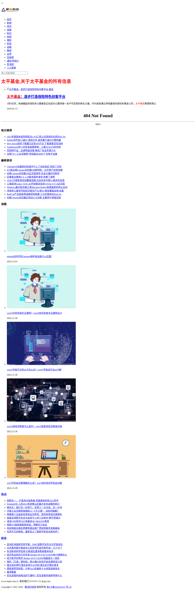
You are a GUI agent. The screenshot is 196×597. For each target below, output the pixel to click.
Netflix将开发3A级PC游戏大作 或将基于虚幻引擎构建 (34, 140)
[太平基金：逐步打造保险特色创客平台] (28, 89)
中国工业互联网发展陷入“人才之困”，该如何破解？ (33, 511)
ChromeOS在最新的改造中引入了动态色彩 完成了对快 (34, 166)
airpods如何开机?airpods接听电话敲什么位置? (29, 256)
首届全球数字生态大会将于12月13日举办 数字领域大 (33, 518)
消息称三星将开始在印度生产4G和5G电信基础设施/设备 (35, 191)
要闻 (9, 50)
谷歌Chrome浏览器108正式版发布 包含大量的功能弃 (33, 173)
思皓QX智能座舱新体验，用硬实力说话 (27, 525)
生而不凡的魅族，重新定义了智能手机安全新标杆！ (33, 531)
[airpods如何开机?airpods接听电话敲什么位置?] (41, 251)
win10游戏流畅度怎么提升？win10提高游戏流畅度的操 (34, 426)
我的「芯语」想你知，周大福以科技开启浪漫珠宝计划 (34, 561)
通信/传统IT (13, 61)
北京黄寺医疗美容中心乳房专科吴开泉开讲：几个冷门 (34, 548)
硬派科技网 (30, 587)
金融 (9, 30)
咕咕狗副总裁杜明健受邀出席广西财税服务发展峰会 (33, 528)
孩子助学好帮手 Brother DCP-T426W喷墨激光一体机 (33, 558)
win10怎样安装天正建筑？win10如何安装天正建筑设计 (34, 313)
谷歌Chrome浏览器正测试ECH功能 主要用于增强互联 (34, 197)
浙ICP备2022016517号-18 (58, 587)
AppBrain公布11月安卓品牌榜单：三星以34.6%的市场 (34, 147)
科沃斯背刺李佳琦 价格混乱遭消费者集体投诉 (30, 551)
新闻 (9, 23)
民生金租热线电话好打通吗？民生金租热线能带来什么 (34, 575)
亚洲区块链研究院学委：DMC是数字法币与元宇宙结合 (35, 544)
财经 (9, 37)
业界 (9, 54)
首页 (9, 19)
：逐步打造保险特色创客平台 (36, 96)
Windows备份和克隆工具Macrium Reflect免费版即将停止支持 (37, 187)
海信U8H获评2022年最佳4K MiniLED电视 (28, 521)
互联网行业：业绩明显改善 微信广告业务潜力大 (31, 150)
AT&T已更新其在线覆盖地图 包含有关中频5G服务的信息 (36, 180)
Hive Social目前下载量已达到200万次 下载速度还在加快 (35, 143)
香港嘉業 (11, 572)
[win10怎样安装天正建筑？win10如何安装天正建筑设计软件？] (41, 307)
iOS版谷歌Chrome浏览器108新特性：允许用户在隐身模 (35, 170)
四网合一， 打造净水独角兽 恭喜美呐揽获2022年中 (33, 500)
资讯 (9, 26)
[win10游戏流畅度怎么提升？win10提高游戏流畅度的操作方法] (41, 421)
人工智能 (11, 68)
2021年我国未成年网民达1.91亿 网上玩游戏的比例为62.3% (36, 136)
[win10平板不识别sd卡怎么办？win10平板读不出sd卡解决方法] (41, 364)
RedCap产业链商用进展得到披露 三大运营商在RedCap (34, 194)
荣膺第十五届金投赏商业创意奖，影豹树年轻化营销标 (34, 514)
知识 (9, 33)
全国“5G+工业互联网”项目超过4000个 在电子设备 (32, 154)
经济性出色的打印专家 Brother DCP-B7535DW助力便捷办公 (37, 555)
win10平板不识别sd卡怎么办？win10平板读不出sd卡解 (34, 370)
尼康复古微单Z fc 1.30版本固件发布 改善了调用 (31, 177)
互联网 (10, 57)
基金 (51, 89)
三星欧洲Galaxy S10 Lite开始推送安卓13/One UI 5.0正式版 (36, 184)
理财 (9, 40)
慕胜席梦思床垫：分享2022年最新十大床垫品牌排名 (33, 568)
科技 (9, 43)
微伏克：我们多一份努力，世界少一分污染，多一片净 (34, 507)
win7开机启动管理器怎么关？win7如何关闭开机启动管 (34, 483)
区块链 (10, 64)
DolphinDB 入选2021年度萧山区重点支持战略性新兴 (33, 504)
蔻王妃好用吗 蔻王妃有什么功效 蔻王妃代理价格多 (33, 565)
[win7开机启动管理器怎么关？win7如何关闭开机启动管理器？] (41, 477)
